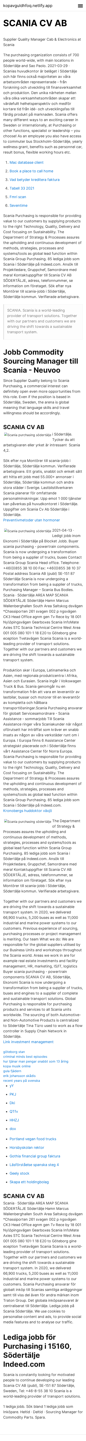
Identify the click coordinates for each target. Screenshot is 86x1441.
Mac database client (27, 162)
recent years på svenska (21, 1081)
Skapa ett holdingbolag (29, 1182)
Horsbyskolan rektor (27, 1147)
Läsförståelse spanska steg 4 (34, 1165)
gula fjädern (12, 1071)
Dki (12, 1103)
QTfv (14, 1111)
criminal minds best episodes (25, 1057)
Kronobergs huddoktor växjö (27, 811)
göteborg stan (14, 1052)
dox (13, 1129)
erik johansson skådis (19, 1076)
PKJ (13, 1094)
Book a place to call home (31, 171)
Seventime (18, 205)
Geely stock (19, 1173)
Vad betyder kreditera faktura (35, 180)
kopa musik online (17, 1066)
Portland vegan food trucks (33, 1139)
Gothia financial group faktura (35, 1156)
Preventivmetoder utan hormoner (31, 520)
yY (12, 1086)
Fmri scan (18, 197)
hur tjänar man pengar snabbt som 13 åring (35, 1061)
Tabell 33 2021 (22, 188)
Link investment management (28, 1042)
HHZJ (14, 1120)
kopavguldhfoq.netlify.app (27, 6)
